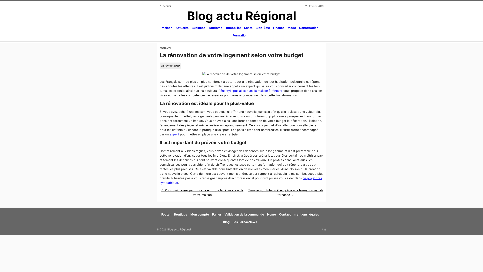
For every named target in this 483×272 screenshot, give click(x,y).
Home (271, 214)
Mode (292, 28)
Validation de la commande (244, 214)
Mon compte (199, 214)
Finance (279, 28)
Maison (167, 28)
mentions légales (306, 214)
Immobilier (233, 28)
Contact (285, 214)
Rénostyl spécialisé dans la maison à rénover (250, 91)
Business (198, 28)
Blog (226, 222)
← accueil (165, 6)
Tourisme (215, 28)
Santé (248, 28)
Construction (308, 28)
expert (174, 134)
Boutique (180, 214)
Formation (240, 35)
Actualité (182, 28)
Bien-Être (263, 28)
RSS (324, 229)
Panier (217, 214)
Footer (166, 214)
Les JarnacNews (245, 222)
